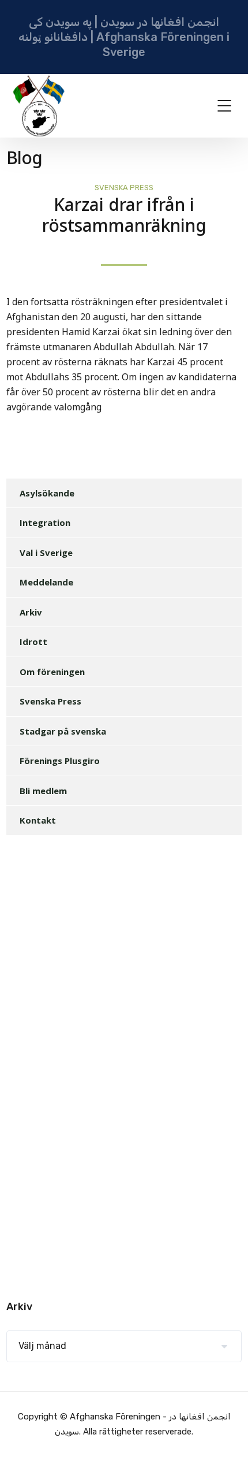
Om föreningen (52, 671)
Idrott (33, 641)
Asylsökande (47, 493)
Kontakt (38, 820)
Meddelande (46, 582)
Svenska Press (124, 187)
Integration (45, 522)
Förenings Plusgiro (60, 760)
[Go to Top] (224, 1442)
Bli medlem (43, 790)
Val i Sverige (46, 552)
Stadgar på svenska (63, 731)
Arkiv (31, 612)
